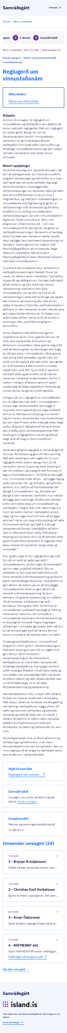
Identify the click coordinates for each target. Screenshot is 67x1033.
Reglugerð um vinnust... (24, 774)
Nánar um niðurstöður (24, 101)
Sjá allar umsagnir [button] (14, 969)
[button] (55, 7)
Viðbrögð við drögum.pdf (25, 957)
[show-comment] (57, 856)
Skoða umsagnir (27, 801)
